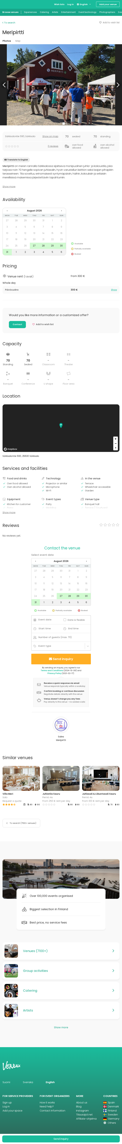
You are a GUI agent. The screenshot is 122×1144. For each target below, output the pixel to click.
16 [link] (61, 233)
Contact (17, 324)
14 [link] (43, 233)
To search (9, 22)
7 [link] (43, 226)
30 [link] (34, 220)
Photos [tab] (7, 40)
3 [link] (7, 226)
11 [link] (16, 233)
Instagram (82, 1110)
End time (73, 628)
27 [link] (7, 220)
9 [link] (61, 226)
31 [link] (43, 220)
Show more (9, 186)
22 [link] (52, 239)
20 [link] (34, 239)
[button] (4, 84)
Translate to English (17, 159)
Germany (113, 1119)
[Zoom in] (115, 439)
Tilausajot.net (84, 1114)
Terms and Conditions (52, 670)
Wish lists (59, 4)
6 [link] (34, 226)
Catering (44, 12)
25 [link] (16, 245)
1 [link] (52, 220)
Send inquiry (63, 659)
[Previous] (7, 778)
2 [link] (61, 220)
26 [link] (25, 245)
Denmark (113, 1106)
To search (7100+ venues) (22, 823)
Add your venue (108, 4)
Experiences (30, 12)
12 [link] (25, 233)
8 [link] (52, 226)
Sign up (7, 1102)
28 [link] (16, 220)
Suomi (6, 1082)
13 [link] (34, 233)
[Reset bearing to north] (115, 448)
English (83, 4)
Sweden (112, 1114)
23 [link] (61, 239)
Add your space (12, 1110)
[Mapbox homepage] (10, 449)
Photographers (107, 12)
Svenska (28, 1082)
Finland (112, 1110)
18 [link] (16, 239)
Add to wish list (111, 22)
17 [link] (7, 239)
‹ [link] (35, 561)
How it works (47, 1102)
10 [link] (7, 233)
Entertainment (68, 12)
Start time (45, 628)
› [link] (61, 210)
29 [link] (25, 220)
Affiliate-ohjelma (86, 1119)
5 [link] (25, 226)
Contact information (52, 1110)
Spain (111, 1102)
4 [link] (16, 226)
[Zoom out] (115, 443)
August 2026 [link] (34, 210)
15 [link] (52, 233)
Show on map (50, 136)
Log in (70, 4)
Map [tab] (17, 40)
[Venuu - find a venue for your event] (8, 4)
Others (111, 1123)
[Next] (35, 778)
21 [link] (43, 239)
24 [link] (7, 245)
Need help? (47, 1106)
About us (81, 1102)
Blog (78, 1106)
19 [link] (25, 239)
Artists (55, 12)
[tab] (61, 290)
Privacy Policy (54, 673)
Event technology (87, 12)
